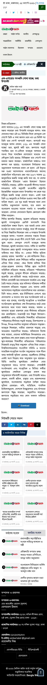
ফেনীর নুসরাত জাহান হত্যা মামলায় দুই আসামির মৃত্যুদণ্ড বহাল (34, 483)
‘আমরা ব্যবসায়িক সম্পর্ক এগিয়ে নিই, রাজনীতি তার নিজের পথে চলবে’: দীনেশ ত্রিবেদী (11, 516)
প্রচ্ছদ (5, 34)
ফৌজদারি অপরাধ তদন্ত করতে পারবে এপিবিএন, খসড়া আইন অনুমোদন (34, 455)
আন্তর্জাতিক (7, 41)
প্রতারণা (39, 48)
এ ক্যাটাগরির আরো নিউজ (14, 432)
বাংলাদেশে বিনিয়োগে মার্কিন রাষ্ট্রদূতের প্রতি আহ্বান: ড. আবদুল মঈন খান (10, 485)
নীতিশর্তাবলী (33, 649)
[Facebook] (5, 425)
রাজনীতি (28, 41)
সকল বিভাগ (7, 55)
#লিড (16, 73)
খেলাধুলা (38, 41)
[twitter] (13, 12)
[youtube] (36, 12)
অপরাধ (30, 48)
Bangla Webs (33, 675)
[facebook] (6, 12)
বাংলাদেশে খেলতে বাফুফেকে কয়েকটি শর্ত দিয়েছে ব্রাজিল (34, 514)
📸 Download (23, 406)
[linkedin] (28, 12)
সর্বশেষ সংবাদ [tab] (12, 533)
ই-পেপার (40, 3)
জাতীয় (25, 34)
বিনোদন (21, 48)
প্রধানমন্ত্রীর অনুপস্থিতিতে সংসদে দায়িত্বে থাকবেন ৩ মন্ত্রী (11, 455)
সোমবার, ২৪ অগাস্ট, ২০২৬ (11, 462)
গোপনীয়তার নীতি (14, 649)
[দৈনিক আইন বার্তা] (10, 29)
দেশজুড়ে (35, 34)
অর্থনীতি (18, 41)
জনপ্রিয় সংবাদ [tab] (34, 532)
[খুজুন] (42, 7)
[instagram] (21, 12)
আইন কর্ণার (15, 34)
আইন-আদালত (8, 48)
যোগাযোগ (23, 655)
